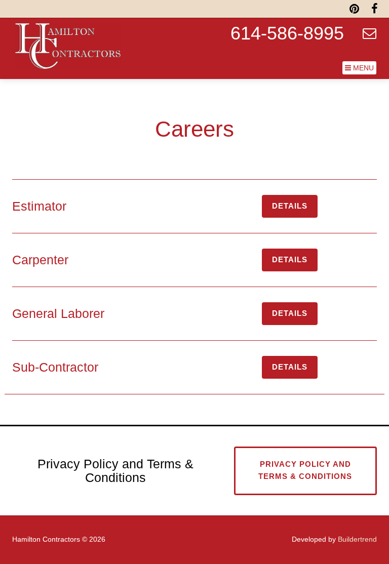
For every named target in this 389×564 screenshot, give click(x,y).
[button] (359, 67)
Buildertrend (357, 539)
